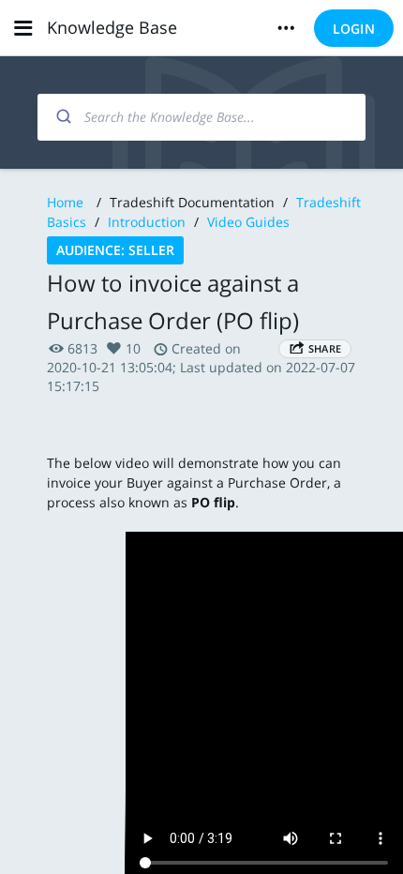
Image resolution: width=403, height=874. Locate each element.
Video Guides (248, 222)
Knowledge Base (112, 27)
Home (65, 202)
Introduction (147, 222)
